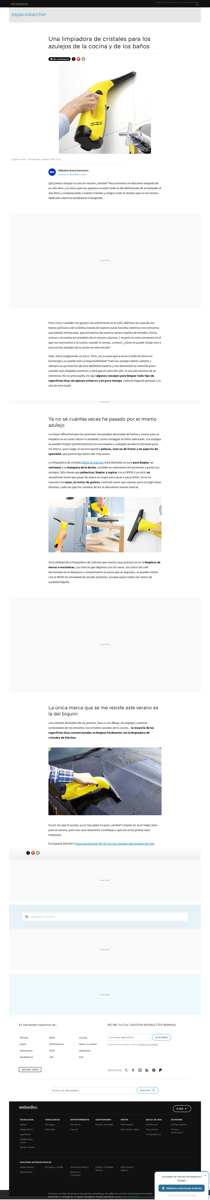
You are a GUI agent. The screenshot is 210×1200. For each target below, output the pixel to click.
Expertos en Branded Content (72, 174)
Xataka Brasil (26, 1172)
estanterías (26, 1050)
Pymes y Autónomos (177, 1131)
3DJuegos (50, 1124)
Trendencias (152, 1124)
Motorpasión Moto (130, 1129)
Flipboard (78, 59)
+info (197, 4)
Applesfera (25, 1134)
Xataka (23, 1124)
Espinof (74, 1129)
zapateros (84, 1050)
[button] (73, 170)
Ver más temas (30, 1069)
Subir (179, 1108)
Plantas (24, 1037)
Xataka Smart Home (26, 1141)
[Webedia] (28, 1107)
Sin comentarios (61, 59)
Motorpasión (127, 1124)
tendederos (26, 1057)
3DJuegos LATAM (54, 1167)
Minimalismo (56, 1044)
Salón (23, 1044)
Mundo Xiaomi (27, 1147)
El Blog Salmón (178, 1124)
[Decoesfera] (43, 4)
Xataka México (27, 1167)
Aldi (81, 1057)
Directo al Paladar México (104, 1168)
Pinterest (153, 1069)
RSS (146, 1069)
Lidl (51, 1057)
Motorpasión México (127, 1168)
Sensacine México (79, 1167)
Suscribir (161, 1037)
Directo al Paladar (104, 1124)
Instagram (139, 1069)
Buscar (145, 1090)
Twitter (73, 59)
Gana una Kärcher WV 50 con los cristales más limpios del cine (114, 843)
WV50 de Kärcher (93, 462)
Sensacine (75, 1124)
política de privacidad (148, 1044)
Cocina (83, 1037)
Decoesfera (152, 1129)
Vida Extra (50, 1129)
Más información (130, 1196)
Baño (52, 1037)
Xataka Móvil (26, 1129)
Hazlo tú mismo (88, 1044)
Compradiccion (153, 1134)
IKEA (52, 1050)
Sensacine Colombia (75, 1173)
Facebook (133, 1069)
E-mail (83, 59)
